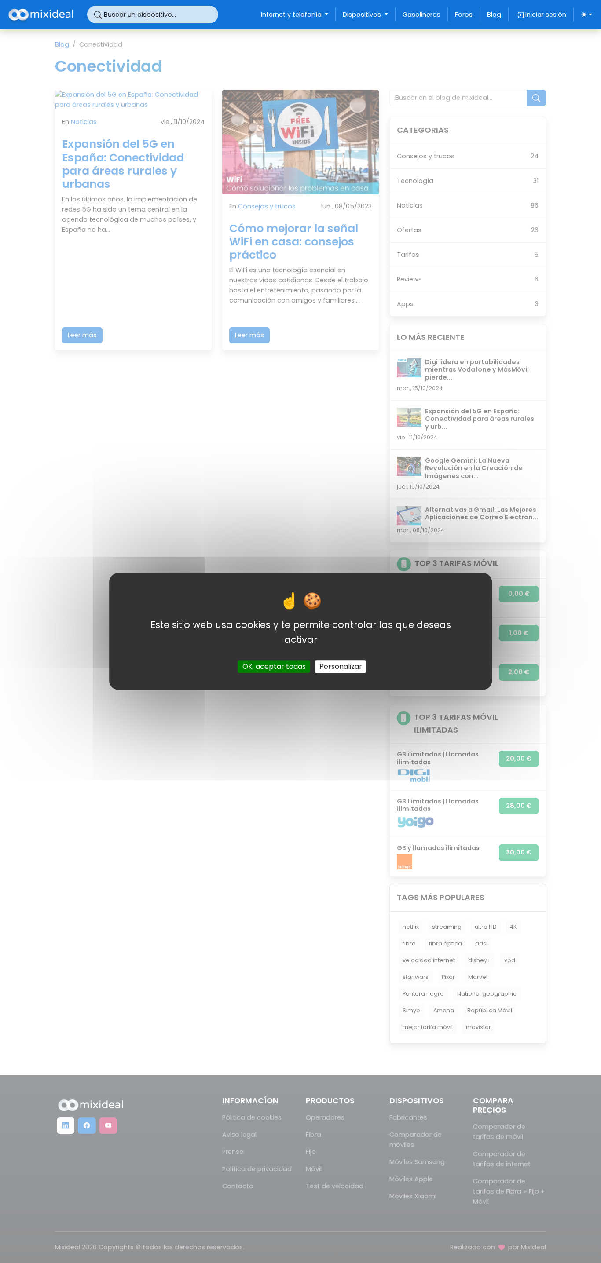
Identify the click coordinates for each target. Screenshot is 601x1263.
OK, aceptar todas (274, 667)
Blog (494, 14)
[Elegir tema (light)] (586, 14)
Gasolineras (421, 14)
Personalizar (340, 667)
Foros (464, 14)
